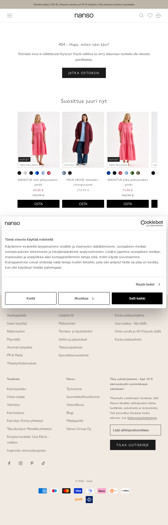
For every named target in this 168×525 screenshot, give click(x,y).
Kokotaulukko (16, 388)
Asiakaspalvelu (16, 314)
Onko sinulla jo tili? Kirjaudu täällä (138, 330)
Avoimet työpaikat (19, 346)
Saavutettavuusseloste (74, 354)
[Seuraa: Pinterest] (32, 463)
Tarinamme (74, 388)
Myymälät (13, 339)
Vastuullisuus (75, 404)
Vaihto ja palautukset (73, 339)
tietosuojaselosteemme (142, 417)
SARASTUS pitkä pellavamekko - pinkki (128, 181)
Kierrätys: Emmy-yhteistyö (25, 420)
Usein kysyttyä (17, 323)
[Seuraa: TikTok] (43, 463)
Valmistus (13, 404)
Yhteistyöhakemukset (21, 362)
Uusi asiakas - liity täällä (131, 323)
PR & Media (15, 354)
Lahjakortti (66, 314)
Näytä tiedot (145, 284)
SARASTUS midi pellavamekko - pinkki (38, 181)
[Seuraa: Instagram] (20, 463)
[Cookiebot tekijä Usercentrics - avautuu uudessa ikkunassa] (144, 223)
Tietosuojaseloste (70, 346)
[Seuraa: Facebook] (9, 463)
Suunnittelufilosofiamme (83, 396)
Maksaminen (67, 323)
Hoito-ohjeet (16, 396)
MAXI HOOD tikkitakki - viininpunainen (83, 181)
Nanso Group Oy (78, 428)
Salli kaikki (137, 298)
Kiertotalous (15, 412)
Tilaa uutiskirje (132, 444)
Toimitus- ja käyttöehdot (75, 330)
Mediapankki (74, 420)
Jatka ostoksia (84, 72)
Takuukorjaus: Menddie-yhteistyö (29, 428)
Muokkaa (81, 298)
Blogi (69, 412)
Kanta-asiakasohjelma (129, 314)
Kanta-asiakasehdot (128, 339)
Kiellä (30, 298)
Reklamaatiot (16, 330)
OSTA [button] (38, 203)
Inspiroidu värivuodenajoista (26, 450)
